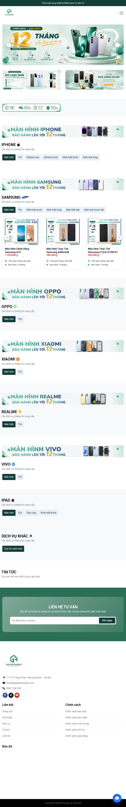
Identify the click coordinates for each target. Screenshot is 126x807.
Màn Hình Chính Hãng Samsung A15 (17, 250)
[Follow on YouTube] (17, 695)
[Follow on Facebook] (5, 695)
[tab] (9, 157)
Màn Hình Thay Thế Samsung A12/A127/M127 (103, 250)
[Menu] (121, 13)
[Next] (117, 45)
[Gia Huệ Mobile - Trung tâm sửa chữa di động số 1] (12, 13)
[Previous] (8, 45)
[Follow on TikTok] (11, 695)
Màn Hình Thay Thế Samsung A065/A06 (57, 250)
